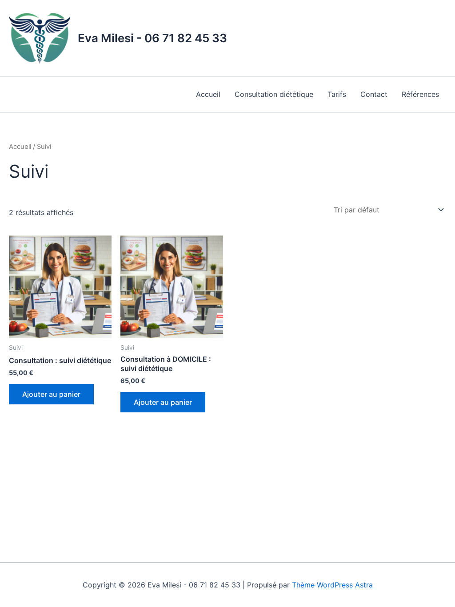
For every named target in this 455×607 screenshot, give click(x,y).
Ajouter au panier (51, 394)
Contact (373, 94)
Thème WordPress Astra (332, 584)
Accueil (208, 94)
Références (420, 94)
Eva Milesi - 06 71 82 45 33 (152, 38)
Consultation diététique (274, 94)
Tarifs (336, 94)
